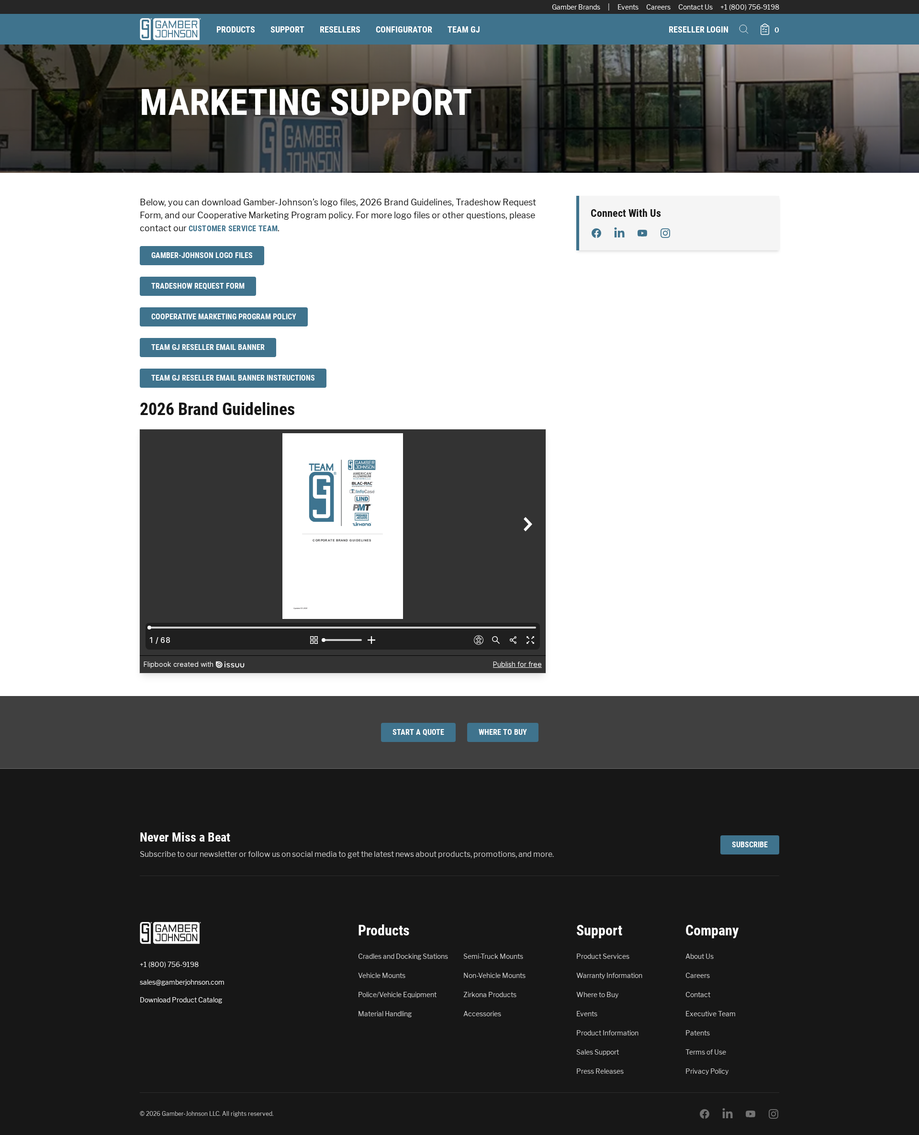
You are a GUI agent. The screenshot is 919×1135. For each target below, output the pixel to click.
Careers (658, 7)
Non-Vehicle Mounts (494, 975)
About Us (699, 956)
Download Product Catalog (181, 1000)
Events (628, 7)
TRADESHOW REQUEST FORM (198, 286)
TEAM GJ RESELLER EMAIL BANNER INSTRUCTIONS (233, 377)
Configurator (404, 29)
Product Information (607, 1033)
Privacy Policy (706, 1071)
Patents (697, 1033)
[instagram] (665, 233)
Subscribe (750, 844)
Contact (697, 994)
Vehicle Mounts (381, 975)
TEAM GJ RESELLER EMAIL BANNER (208, 347)
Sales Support (597, 1052)
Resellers (340, 29)
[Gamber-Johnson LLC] (170, 29)
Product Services (602, 956)
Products (235, 29)
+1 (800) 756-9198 (749, 7)
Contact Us (695, 7)
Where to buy (503, 732)
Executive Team (710, 1014)
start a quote (418, 732)
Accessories (482, 1014)
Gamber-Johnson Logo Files (202, 255)
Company (712, 930)
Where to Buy (597, 994)
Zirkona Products (489, 994)
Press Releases (600, 1071)
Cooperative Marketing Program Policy (223, 316)
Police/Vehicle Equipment (397, 994)
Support (287, 29)
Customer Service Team (233, 228)
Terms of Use (705, 1052)
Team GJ (464, 29)
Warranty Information (609, 975)
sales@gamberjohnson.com (182, 982)
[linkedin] (619, 233)
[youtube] (642, 233)
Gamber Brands (576, 7)
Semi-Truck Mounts (493, 956)
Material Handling (385, 1014)
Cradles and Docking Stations (403, 956)
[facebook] (596, 233)
